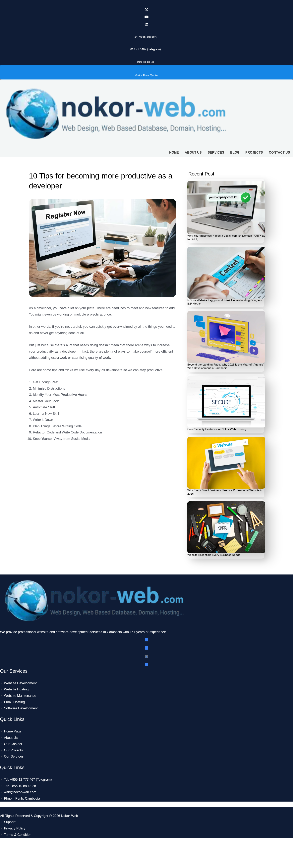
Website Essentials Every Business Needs (213, 554)
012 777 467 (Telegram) (145, 49)
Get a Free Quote (146, 75)
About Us (193, 152)
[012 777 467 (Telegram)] (145, 42)
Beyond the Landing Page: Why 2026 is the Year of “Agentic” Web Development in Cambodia (225, 366)
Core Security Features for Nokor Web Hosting (216, 429)
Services (216, 152)
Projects (254, 152)
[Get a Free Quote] (146, 68)
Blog (234, 152)
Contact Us (279, 152)
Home (174, 152)
